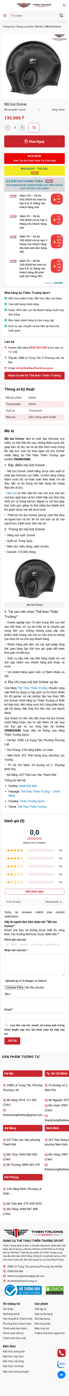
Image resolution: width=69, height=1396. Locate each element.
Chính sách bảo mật (14, 1338)
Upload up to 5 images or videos (26, 980)
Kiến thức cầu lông (13, 1361)
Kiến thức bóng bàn (14, 1351)
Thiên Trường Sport (32, 801)
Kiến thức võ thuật (13, 1366)
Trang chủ (8, 26)
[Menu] (5, 15)
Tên (7, 994)
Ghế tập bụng (42, 1318)
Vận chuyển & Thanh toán (18, 1318)
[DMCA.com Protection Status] (54, 1290)
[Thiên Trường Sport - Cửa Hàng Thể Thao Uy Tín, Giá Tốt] (34, 5)
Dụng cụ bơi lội (25, 26)
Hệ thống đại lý (11, 1313)
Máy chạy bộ (42, 1328)
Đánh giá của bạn (15, 939)
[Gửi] (61, 15)
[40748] (34, 127)
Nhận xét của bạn (16, 950)
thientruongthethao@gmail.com (26, 1276)
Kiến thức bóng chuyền (16, 1371)
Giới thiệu (8, 1309)
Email (8, 1009)
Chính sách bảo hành (15, 1328)
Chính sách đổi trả (13, 1333)
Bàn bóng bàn (43, 1323)
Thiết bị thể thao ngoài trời (50, 1333)
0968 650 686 (28, 786)
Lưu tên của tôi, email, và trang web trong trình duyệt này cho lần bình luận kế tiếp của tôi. (34, 1029)
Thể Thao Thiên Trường (32, 688)
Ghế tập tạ (40, 1309)
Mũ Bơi (39, 26)
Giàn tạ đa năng (44, 1313)
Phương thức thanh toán (17, 1323)
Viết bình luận (34, 891)
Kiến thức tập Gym (13, 1356)
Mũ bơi (11, 493)
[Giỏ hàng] (64, 5)
